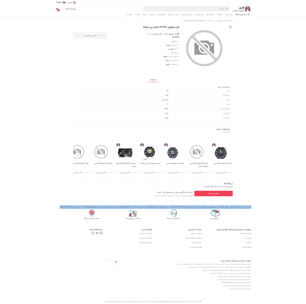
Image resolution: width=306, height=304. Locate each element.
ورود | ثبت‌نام (70, 8)
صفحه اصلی (228, 20)
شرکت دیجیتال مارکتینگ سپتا (113, 301)
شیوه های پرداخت (145, 237)
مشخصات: (173, 60)
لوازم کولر (219, 20)
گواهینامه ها (246, 246)
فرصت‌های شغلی (245, 233)
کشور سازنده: (172, 56)
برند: (175, 48)
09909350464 (124, 207)
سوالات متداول (196, 233)
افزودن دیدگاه (213, 193)
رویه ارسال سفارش (145, 242)
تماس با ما (247, 237)
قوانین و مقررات (196, 246)
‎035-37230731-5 (178, 207)
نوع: (175, 41)
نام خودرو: (173, 45)
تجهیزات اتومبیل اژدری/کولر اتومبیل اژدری (168, 301)
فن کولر (210, 20)
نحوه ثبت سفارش (145, 233)
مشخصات (153, 79)
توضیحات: (173, 64)
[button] (242, 14)
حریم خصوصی (196, 242)
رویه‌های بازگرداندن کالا (194, 237)
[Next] (77, 155)
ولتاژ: (175, 52)
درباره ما (248, 242)
